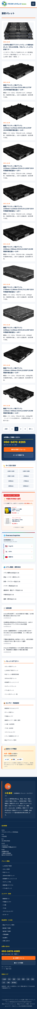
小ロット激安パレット (10, 666)
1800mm (10, 486)
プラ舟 (4, 908)
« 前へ (6, 429)
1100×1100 (10, 471)
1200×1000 (26, 471)
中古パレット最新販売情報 (12, 674)
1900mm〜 (26, 486)
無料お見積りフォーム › (18, 449)
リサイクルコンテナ (10, 732)
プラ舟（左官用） (9, 728)
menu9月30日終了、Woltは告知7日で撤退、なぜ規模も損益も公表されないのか (18, 615)
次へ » (31, 429)
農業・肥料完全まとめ (10, 599)
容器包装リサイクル (8, 885)
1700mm (26, 481)
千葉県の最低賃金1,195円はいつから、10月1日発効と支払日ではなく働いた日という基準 (18, 640)
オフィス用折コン (9, 712)
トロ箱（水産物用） (10, 724)
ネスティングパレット (10, 686)
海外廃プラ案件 (7, 931)
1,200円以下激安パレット (11, 670)
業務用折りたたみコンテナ (12, 708)
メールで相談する (18, 455)
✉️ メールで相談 (18, 963)
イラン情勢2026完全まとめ (11, 573)
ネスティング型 (7, 882)
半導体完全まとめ (9, 594)
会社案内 (5, 937)
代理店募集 (5, 934)
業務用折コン (6, 898)
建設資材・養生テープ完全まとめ (13, 590)
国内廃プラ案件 (7, 928)
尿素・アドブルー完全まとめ (12, 581)
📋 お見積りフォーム (18, 958)
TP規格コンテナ (9, 716)
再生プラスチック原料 (10, 740)
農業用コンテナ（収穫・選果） (13, 720)
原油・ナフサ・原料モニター (12, 577)
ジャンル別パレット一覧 (11, 694)
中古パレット (6, 872)
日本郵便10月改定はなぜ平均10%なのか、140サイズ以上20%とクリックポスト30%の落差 (18, 623)
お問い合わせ (6, 941)
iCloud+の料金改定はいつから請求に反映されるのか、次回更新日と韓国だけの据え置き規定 (18, 649)
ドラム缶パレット (9, 690)
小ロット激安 (6, 869)
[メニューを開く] (33, 4)
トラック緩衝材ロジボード (12, 736)
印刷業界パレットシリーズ (12, 682)
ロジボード (5, 914)
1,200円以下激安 (7, 866)
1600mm (10, 481)
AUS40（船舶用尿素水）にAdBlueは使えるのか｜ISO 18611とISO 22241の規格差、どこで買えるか (18, 632)
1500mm (26, 476)
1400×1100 (10, 476)
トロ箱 (4, 905)
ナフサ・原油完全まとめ (11, 586)
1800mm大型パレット (11, 678)
